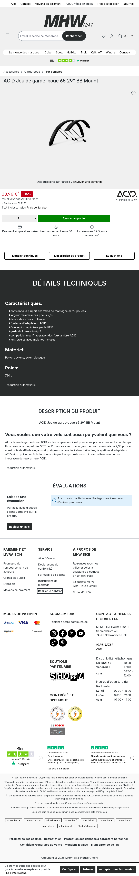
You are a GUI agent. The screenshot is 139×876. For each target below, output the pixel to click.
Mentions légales (76, 844)
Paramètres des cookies (25, 839)
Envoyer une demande (87, 181)
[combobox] (43, 36)
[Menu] (7, 34)
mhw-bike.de (14, 820)
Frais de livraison (37, 207)
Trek (84, 52)
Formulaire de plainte (51, 574)
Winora (110, 52)
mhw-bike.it (89, 820)
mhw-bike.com (33, 820)
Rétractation (53, 839)
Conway (125, 52)
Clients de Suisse (14, 577)
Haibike (71, 52)
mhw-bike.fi (48, 826)
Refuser (88, 869)
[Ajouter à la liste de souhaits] (133, 93)
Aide (13, 3)
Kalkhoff (96, 52)
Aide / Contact (47, 558)
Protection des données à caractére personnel (96, 839)
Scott (59, 52)
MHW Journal (82, 592)
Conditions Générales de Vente (41, 844)
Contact (26, 3)
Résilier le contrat (50, 591)
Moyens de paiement (48, 3)
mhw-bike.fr (71, 820)
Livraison (9, 584)
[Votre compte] (112, 36)
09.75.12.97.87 (104, 644)
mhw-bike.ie (106, 820)
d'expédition (62, 777)
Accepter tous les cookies (116, 869)
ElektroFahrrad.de (87, 826)
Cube (48, 52)
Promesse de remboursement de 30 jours (15, 567)
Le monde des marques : (25, 52)
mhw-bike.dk (66, 826)
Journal (128, 3)
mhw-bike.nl (124, 820)
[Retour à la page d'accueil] (69, 21)
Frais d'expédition (108, 3)
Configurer (69, 869)
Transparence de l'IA (105, 844)
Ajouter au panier (74, 218)
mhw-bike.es (53, 820)
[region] (69, 136)
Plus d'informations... (16, 872)
